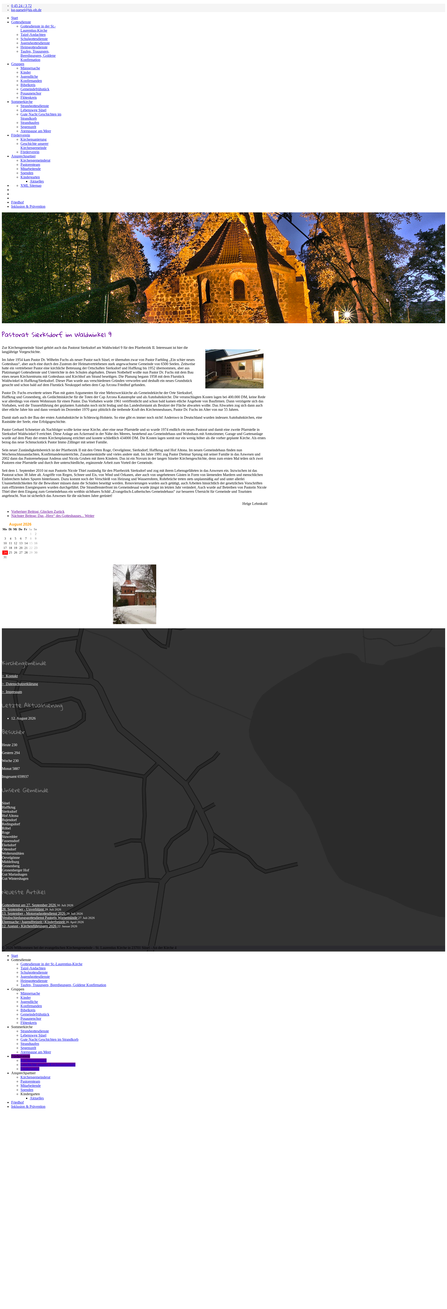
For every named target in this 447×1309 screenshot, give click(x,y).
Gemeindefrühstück (34, 89)
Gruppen (17, 64)
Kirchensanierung (33, 139)
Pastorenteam (30, 165)
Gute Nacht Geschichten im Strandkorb (49, 1039)
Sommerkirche (22, 102)
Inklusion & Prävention (28, 206)
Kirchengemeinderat (35, 160)
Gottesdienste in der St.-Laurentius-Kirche (38, 28)
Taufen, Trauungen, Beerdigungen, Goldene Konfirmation (38, 55)
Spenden (26, 173)
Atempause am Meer (35, 131)
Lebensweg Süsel (33, 110)
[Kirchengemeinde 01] (134, 623)
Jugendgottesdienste (35, 43)
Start (14, 18)
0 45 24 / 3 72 (21, 6)
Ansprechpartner (23, 156)
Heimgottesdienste (33, 47)
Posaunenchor (30, 93)
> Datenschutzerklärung (20, 684)
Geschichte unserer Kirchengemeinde (34, 146)
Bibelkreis (27, 85)
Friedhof (17, 202)
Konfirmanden (31, 81)
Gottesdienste (21, 22)
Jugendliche (29, 76)
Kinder (25, 72)
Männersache (30, 68)
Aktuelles (37, 181)
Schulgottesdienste (34, 39)
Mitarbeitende (30, 169)
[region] (223, 267)
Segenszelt (28, 127)
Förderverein (20, 135)
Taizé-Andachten (33, 35)
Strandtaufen (29, 123)
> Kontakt (10, 676)
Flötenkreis (28, 97)
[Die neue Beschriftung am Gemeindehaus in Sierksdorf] (234, 368)
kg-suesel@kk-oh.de (26, 10)
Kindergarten (30, 177)
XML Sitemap (30, 185)
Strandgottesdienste (34, 106)
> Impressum (12, 692)
